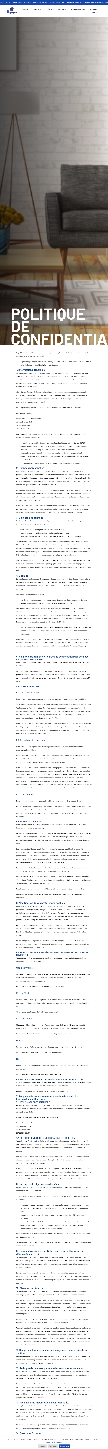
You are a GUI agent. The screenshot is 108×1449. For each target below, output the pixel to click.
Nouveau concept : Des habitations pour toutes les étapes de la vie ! (59, 3)
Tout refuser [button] (53, 1446)
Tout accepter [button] (64, 1446)
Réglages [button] (42, 1446)
